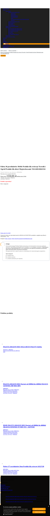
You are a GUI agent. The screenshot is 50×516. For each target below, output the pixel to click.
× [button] (48, 506)
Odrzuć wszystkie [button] (39, 512)
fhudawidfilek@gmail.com (6, 490)
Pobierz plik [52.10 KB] (5, 233)
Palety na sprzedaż (12, 50)
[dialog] (25, 510)
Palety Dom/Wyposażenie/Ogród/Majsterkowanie (22, 238)
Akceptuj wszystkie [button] (39, 509)
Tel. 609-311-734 (4, 488)
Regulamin (3, 485)
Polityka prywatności (5, 486)
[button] (17, 514)
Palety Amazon (4, 50)
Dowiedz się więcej (9, 512)
